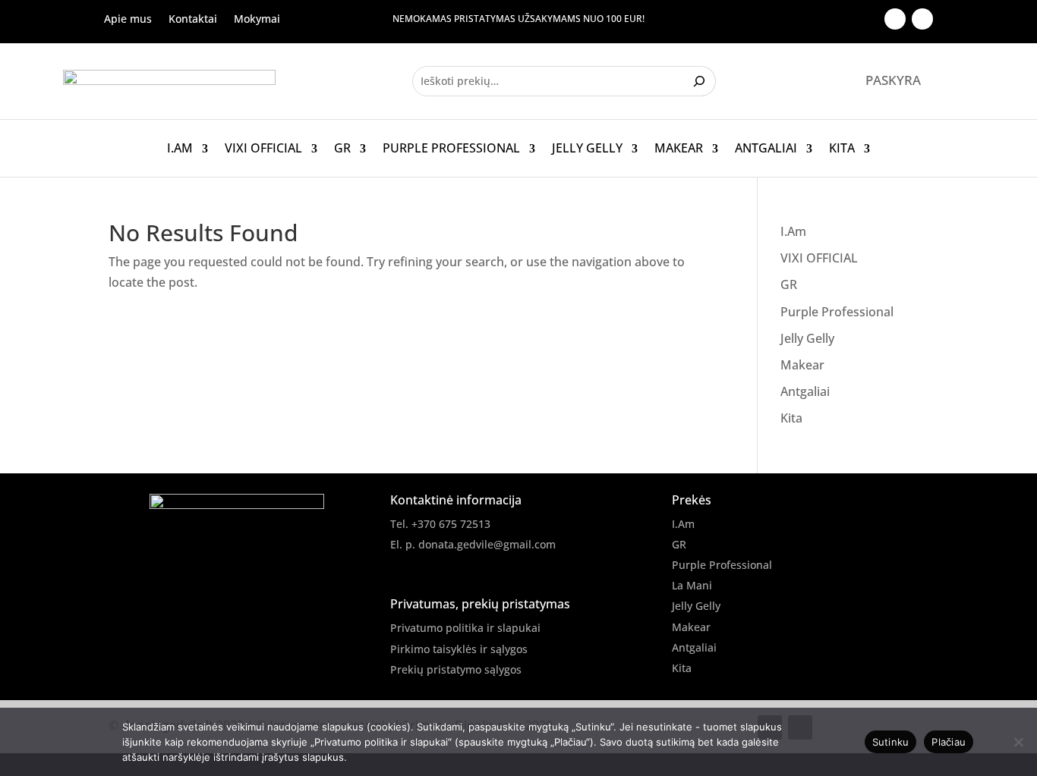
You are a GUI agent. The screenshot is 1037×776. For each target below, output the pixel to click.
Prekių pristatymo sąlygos (456, 669)
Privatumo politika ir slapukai (465, 627)
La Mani (692, 585)
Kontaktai (193, 20)
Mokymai (257, 20)
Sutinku (890, 742)
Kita (842, 148)
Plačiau (948, 742)
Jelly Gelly (587, 148)
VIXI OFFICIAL (263, 148)
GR (342, 148)
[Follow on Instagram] (922, 19)
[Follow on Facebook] (895, 19)
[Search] (701, 81)
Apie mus (128, 20)
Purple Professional (451, 148)
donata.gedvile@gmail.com (487, 544)
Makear (678, 148)
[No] (1018, 741)
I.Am (180, 148)
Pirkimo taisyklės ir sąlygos (459, 649)
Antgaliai (766, 148)
